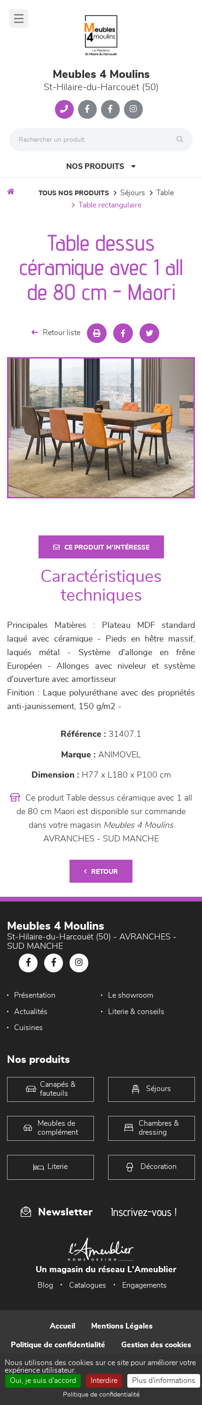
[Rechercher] (182, 140)
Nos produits (95, 166)
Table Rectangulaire (109, 205)
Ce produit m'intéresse (106, 547)
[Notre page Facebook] (87, 109)
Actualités (30, 1012)
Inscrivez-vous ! (144, 1212)
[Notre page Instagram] (133, 109)
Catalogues (87, 1285)
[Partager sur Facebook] (123, 333)
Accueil (62, 1326)
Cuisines (28, 1027)
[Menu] (18, 18)
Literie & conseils (136, 1012)
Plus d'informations (163, 1380)
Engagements (144, 1285)
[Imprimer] (97, 333)
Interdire (104, 1380)
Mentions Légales (122, 1326)
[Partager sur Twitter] (149, 333)
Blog (45, 1285)
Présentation (34, 995)
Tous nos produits (74, 193)
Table (165, 193)
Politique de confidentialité (58, 1345)
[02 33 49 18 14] (64, 109)
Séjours (132, 193)
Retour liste (61, 332)
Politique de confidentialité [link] (101, 1394)
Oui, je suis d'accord (43, 1380)
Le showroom (130, 995)
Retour (104, 872)
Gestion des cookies (156, 1345)
